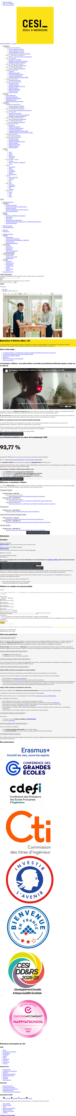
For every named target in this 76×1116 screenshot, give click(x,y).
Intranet (5, 1063)
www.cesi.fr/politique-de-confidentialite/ (63, 627)
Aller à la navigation (8, 3)
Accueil (5, 289)
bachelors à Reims (53, 559)
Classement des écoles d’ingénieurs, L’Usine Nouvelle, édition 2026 (23, 459)
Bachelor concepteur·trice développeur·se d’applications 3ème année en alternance (32, 503)
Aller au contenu (7, 2)
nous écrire (12, 720)
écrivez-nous (32, 550)
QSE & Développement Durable (11, 1092)
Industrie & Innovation (9, 1087)
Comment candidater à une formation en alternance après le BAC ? (20, 564)
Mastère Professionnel (9, 1074)
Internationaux (7, 1080)
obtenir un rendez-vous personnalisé (12, 434)
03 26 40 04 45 (4, 548)
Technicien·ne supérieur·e (10, 1071)
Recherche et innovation (9, 1051)
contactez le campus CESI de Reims (46, 696)
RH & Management (8, 1090)
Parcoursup (56, 702)
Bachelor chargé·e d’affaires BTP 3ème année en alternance (22, 511)
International (6, 1053)
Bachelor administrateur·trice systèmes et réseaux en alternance (27, 496)
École (4, 1050)
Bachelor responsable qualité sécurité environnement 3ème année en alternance (28, 522)
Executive (5, 1077)
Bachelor (5, 1072)
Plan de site (6, 1062)
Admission (6, 357)
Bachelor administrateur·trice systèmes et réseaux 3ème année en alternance (30, 501)
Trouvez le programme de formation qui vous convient (15, 281)
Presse (5, 1057)
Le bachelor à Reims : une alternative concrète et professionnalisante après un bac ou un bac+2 (29, 352)
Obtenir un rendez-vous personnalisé (13, 358)
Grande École (7, 1069)
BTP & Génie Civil (8, 1086)
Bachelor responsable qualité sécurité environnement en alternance (24, 519)
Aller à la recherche (8, 5)
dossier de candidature (20, 678)
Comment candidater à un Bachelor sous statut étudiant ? (18, 566)
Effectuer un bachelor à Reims (11, 355)
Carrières (5, 1060)
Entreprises (6, 1059)
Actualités (6, 1054)
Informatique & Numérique (10, 1089)
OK (1, 279)
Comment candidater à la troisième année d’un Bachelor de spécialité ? (22, 568)
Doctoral (5, 1078)
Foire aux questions (8, 360)
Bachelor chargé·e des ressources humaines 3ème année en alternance (25, 530)
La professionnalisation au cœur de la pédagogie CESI (18, 354)
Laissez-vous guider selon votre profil (10, 276)
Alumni (5, 1056)
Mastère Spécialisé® (8, 1075)
